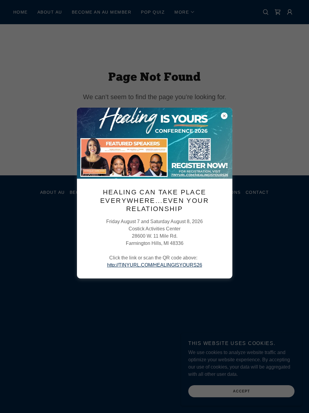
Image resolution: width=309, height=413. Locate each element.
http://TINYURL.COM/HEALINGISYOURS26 (154, 265)
